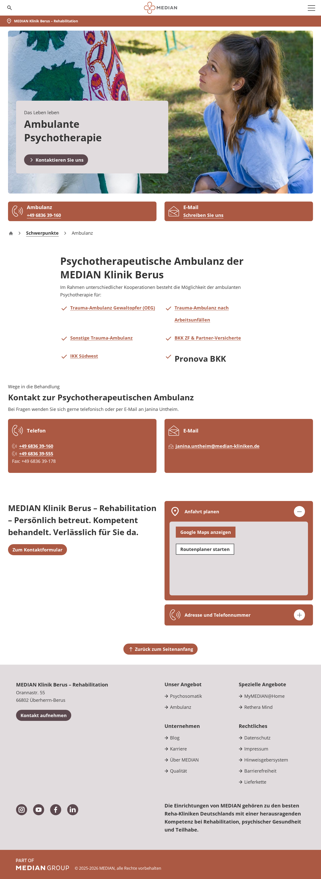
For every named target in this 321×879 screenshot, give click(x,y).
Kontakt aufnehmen (44, 715)
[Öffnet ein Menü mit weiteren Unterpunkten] (311, 7)
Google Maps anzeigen (205, 532)
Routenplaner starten (205, 549)
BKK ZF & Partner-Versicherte (208, 338)
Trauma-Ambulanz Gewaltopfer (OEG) (112, 308)
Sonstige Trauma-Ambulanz (101, 338)
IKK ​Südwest (84, 356)
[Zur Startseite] (160, 8)
